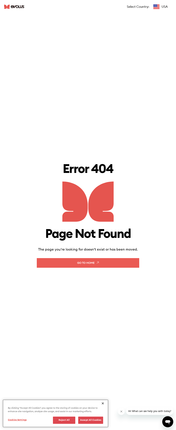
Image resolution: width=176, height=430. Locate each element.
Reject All (64, 420)
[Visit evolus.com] (14, 6)
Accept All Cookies (90, 420)
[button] (160, 6)
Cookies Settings (17, 420)
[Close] (103, 403)
